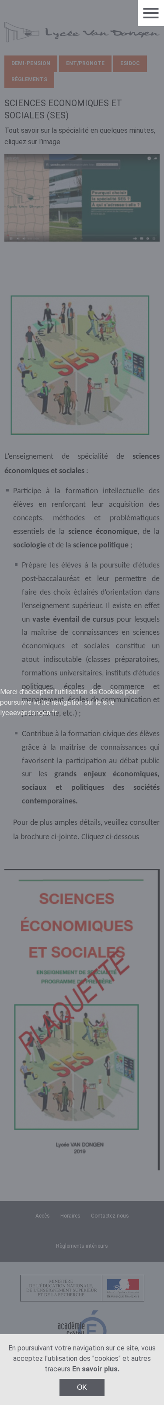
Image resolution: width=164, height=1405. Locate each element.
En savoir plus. (95, 1369)
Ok (82, 1387)
